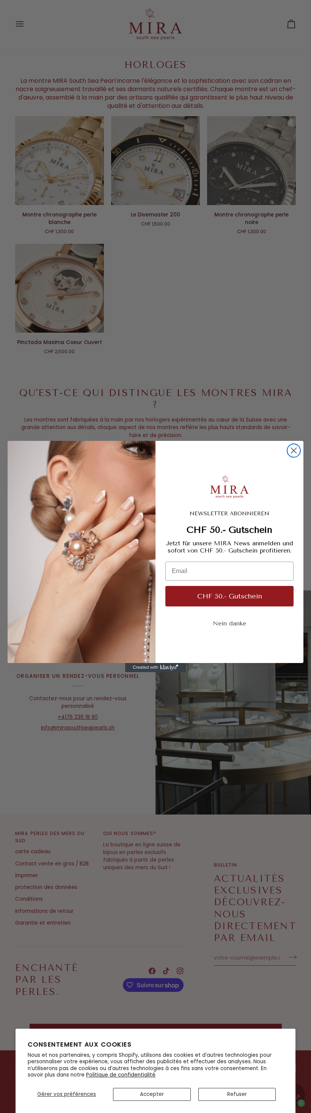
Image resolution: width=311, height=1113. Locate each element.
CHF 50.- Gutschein (229, 596)
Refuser (237, 1094)
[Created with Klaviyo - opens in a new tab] (155, 667)
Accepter (152, 1094)
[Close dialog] (293, 450)
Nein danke (229, 623)
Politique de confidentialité (121, 1074)
